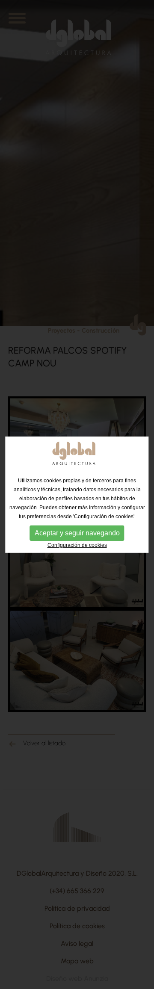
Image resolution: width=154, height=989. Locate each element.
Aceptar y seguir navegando (77, 532)
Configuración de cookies (77, 545)
